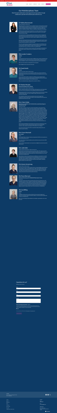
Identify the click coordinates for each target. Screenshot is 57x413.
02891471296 (41, 401)
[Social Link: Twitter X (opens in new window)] (50, 394)
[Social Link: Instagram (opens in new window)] (48, 394)
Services (35, 4)
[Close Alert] (56, 0)
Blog (39, 4)
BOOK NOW (48, 4)
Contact (43, 4)
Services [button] (7, 402)
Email (17, 290)
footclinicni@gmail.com (43, 404)
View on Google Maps (9, 395)
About (30, 4)
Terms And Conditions (10, 409)
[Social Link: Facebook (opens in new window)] (46, 394)
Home (27, 4)
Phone (17, 294)
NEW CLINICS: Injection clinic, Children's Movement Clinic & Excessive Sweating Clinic (16, 0)
